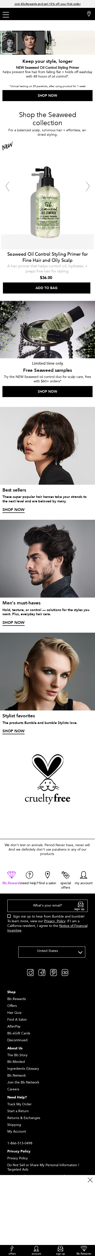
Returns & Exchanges (23, 1118)
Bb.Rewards (16, 999)
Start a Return (18, 1111)
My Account (16, 1131)
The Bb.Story (17, 1055)
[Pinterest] (53, 972)
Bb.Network (16, 1075)
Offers (12, 1005)
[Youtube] (65, 972)
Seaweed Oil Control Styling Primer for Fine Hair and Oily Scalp (47, 257)
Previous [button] (7, 186)
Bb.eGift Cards (18, 1033)
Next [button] (87, 186)
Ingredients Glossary (23, 1068)
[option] (47, 217)
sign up (79, 909)
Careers (13, 1089)
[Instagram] (30, 972)
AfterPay (13, 1026)
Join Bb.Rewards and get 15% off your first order (47, 4)
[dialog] (47, 918)
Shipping (14, 1124)
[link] (11, 878)
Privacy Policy (54, 921)
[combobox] (51, 952)
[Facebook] (41, 972)
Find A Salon (17, 1019)
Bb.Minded (16, 1061)
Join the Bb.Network (23, 1082)
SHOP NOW (47, 95)
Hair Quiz (14, 1012)
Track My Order (19, 1104)
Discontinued (17, 1040)
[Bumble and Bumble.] (34, 14)
